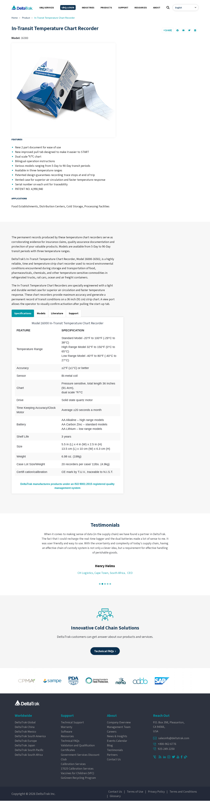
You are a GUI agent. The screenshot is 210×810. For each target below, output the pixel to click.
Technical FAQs (70, 741)
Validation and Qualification (78, 745)
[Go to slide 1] (100, 584)
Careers (111, 731)
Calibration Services (73, 764)
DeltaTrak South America (30, 736)
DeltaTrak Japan (25, 745)
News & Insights (117, 736)
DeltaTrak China (24, 727)
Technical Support (72, 722)
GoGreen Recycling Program (78, 778)
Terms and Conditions (183, 791)
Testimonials (115, 750)
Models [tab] (41, 313)
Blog (110, 745)
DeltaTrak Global (25, 722)
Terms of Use (135, 791)
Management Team (118, 727)
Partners (112, 755)
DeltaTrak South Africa (29, 755)
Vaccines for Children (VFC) (77, 773)
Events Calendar (117, 741)
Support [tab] (73, 313)
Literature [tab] (57, 313)
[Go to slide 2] (102, 584)
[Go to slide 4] (107, 584)
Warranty (66, 727)
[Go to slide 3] (105, 584)
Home (14, 17)
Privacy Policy (156, 791)
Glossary (115, 796)
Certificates (68, 750)
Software (66, 731)
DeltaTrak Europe (26, 741)
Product (26, 17)
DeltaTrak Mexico (25, 731)
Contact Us (114, 759)
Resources (67, 736)
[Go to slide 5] (110, 584)
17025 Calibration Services (77, 768)
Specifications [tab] (22, 313)
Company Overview (119, 722)
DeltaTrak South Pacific (29, 750)
